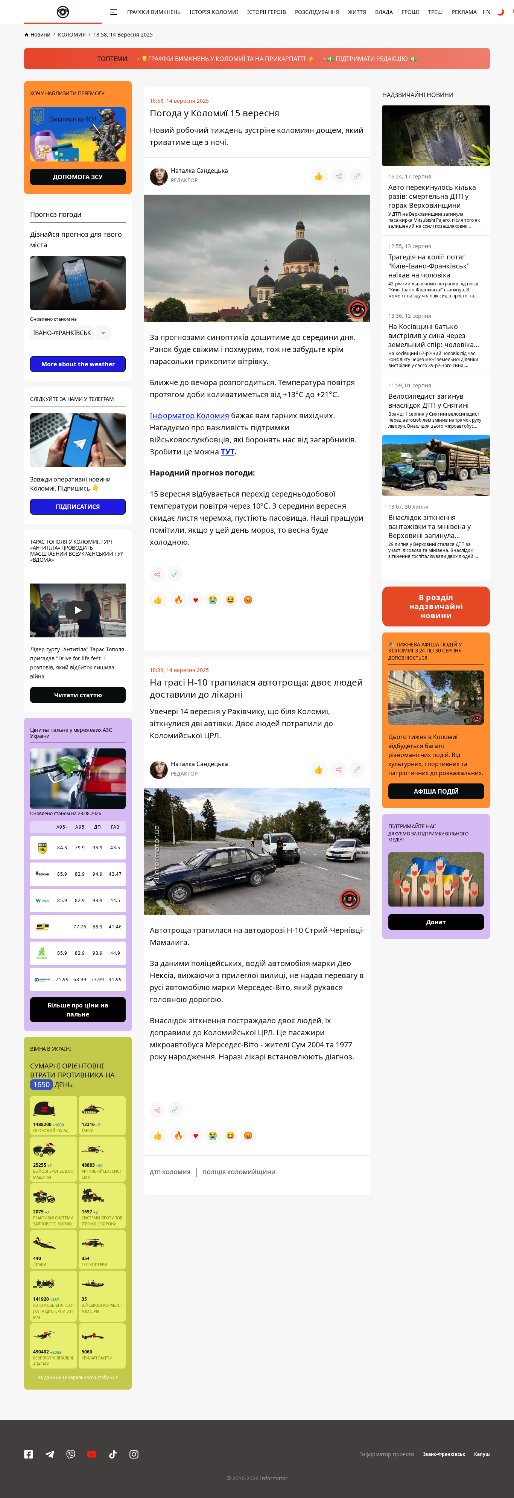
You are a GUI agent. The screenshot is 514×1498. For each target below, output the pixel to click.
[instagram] (133, 1454)
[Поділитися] (338, 176)
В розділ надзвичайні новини (436, 606)
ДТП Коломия (170, 1172)
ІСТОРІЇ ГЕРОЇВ (266, 11)
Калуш (482, 1454)
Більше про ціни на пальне (77, 1009)
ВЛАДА (384, 11)
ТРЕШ (435, 11)
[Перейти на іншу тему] (501, 12)
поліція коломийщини (239, 1172)
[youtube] (91, 1454)
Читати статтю (78, 695)
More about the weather (78, 364)
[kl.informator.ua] (63, 12)
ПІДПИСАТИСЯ (78, 507)
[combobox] (70, 332)
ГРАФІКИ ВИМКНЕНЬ (154, 11)
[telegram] (49, 1454)
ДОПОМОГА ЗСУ (78, 177)
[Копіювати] (356, 176)
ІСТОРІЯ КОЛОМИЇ (214, 11)
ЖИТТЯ (357, 11)
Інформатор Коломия (189, 415)
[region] (78, 353)
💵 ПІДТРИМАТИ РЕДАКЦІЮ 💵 (372, 59)
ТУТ (227, 452)
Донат (436, 922)
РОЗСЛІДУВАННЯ (317, 11)
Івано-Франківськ (444, 1454)
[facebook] (28, 1454)
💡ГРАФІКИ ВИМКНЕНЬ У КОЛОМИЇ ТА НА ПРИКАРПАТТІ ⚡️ (228, 59)
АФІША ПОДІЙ (436, 791)
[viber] (70, 1454)
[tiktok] (112, 1454)
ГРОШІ (410, 11)
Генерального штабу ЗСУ (90, 1377)
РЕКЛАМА (464, 11)
